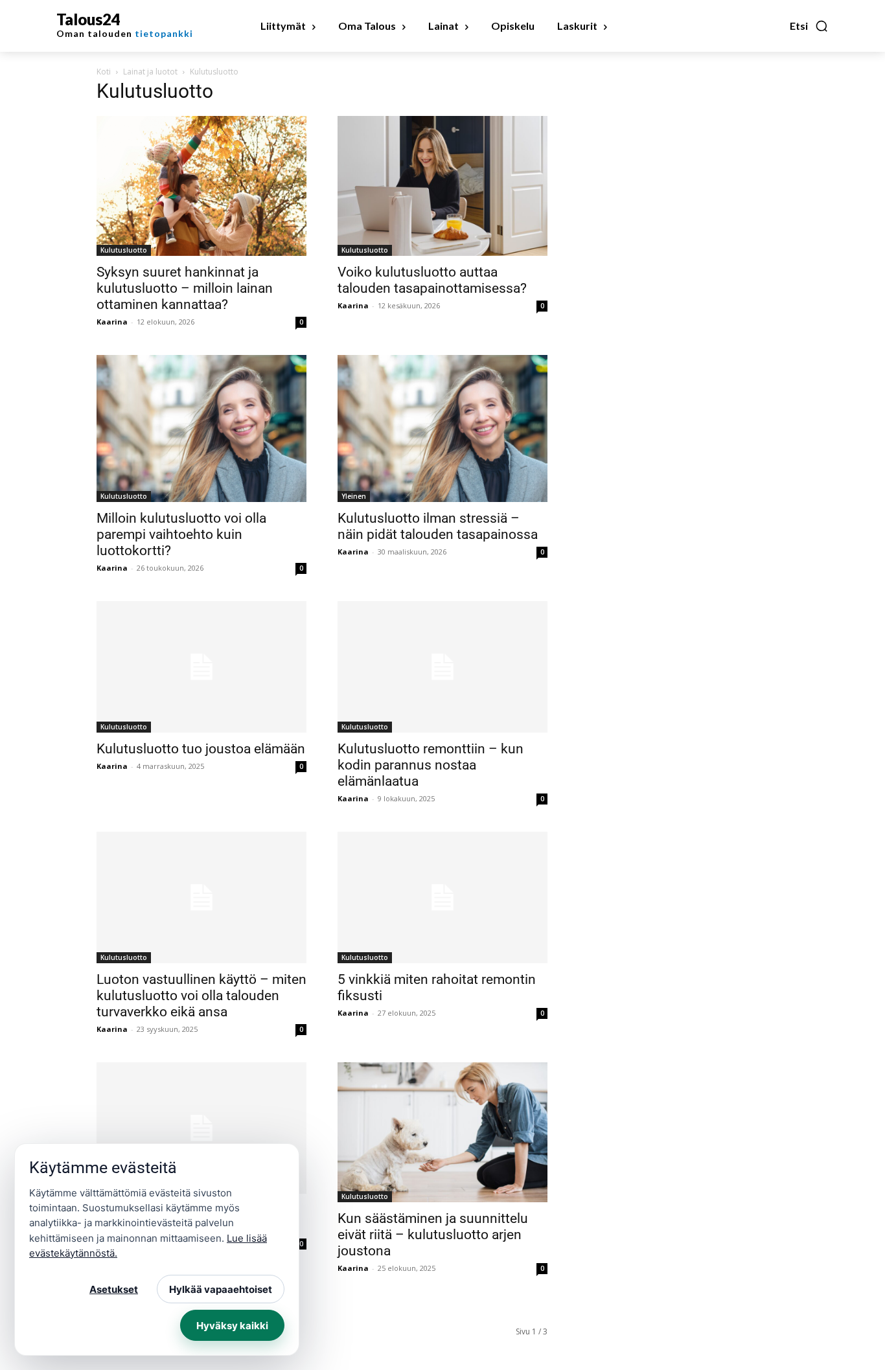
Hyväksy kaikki (232, 1325)
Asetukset (113, 1289)
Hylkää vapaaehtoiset (220, 1289)
